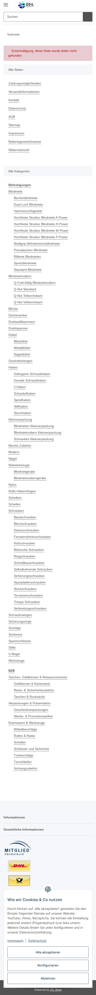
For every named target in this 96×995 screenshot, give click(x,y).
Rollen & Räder (24, 736)
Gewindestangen (20, 361)
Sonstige (14, 628)
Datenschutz (37, 940)
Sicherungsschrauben (29, 576)
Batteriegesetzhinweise (24, 141)
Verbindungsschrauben (30, 608)
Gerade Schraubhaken (30, 380)
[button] (75, 4)
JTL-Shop (56, 989)
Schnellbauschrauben (29, 563)
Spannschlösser (19, 641)
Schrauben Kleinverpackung (34, 439)
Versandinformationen (24, 91)
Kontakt (13, 100)
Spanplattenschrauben (30, 582)
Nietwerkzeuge (18, 465)
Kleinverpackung (20, 419)
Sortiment (15, 634)
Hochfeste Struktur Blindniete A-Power (41, 217)
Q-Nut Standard (25, 289)
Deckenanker (17, 315)
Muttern (13, 452)
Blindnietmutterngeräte (30, 478)
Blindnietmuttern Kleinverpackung (37, 432)
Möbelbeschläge (25, 729)
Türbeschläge (23, 755)
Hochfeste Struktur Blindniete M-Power (41, 230)
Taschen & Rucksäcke (29, 696)
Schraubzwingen (20, 615)
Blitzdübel (20, 341)
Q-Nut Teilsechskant (28, 295)
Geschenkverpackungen (31, 709)
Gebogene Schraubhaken (32, 374)
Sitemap (14, 125)
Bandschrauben (25, 517)
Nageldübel (22, 354)
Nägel (12, 458)
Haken (13, 367)
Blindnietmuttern (19, 276)
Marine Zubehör (19, 445)
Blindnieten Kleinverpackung (34, 426)
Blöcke (13, 308)
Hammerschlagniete (28, 211)
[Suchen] (87, 17)
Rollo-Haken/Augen (22, 491)
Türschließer (23, 762)
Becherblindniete (26, 198)
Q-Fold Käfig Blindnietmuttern (35, 282)
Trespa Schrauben (27, 602)
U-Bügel (14, 654)
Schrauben (16, 510)
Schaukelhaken (24, 393)
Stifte (12, 647)
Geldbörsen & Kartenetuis (32, 683)
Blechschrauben (25, 523)
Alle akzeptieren (48, 952)
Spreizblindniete (25, 263)
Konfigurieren (48, 965)
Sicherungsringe (19, 621)
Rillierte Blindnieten (27, 256)
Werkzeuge (16, 660)
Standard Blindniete (28, 269)
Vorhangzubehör (25, 768)
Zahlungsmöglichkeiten (24, 83)
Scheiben (15, 497)
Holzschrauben (24, 543)
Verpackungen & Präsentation (29, 703)
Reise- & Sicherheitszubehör (34, 690)
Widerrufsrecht (18, 150)
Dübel (12, 335)
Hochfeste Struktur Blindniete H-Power (41, 224)
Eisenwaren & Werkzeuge (26, 723)
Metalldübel (22, 348)
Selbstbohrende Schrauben (33, 569)
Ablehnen (48, 978)
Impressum (15, 940)
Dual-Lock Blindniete (28, 204)
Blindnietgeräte (24, 471)
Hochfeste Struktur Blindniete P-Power (41, 237)
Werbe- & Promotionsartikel (33, 716)
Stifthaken (21, 406)
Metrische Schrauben (29, 550)
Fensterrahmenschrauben (32, 536)
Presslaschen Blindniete (31, 250)
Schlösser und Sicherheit (31, 749)
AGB (11, 116)
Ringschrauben (24, 556)
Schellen (14, 504)
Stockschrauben (25, 589)
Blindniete (15, 191)
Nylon (12, 484)
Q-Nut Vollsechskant (28, 302)
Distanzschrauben (26, 530)
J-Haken (20, 387)
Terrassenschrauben (28, 595)
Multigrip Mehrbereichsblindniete (37, 243)
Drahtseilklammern (21, 322)
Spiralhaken (22, 400)
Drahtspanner (18, 328)
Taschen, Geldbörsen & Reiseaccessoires (37, 677)
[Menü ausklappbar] (6, 3)
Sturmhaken (22, 413)
